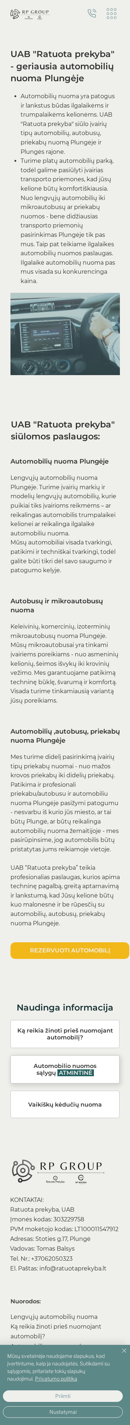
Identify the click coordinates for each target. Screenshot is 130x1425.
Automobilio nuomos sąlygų (65, 1069)
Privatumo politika (56, 1379)
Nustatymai (63, 1412)
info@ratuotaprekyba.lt (73, 1268)
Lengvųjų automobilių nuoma (54, 1316)
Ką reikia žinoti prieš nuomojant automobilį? (65, 1034)
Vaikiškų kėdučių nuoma (65, 1104)
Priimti (62, 1396)
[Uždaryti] (120, 1355)
